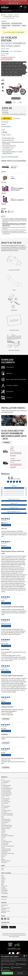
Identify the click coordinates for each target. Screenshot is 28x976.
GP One (3, 832)
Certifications (4, 886)
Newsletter (3, 912)
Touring (3, 856)
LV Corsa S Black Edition (6, 788)
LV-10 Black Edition (5, 798)
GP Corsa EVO (4, 844)
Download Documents (16, 23)
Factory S (3, 823)
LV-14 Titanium (4, 782)
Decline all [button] (20, 973)
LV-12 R (3, 809)
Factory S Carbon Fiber (6, 826)
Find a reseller (5, 122)
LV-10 (2, 797)
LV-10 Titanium (4, 803)
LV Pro (2, 818)
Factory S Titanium (5, 828)
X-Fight (3, 847)
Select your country (14, 3)
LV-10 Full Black (5, 800)
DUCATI (16, 15)
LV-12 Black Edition (5, 806)
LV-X (2, 838)
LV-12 (2, 804)
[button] (14, 970)
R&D (2, 884)
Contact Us (3, 899)
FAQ (2, 906)
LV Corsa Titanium (5, 795)
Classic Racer (4, 834)
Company (3, 878)
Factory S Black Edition (6, 825)
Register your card (5, 911)
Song (2, 869)
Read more (13, 961)
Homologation (4, 905)
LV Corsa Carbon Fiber (6, 794)
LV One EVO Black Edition (7, 813)
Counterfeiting (4, 890)
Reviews (24, 25)
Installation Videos (6, 25)
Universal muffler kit (5, 860)
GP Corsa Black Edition (6, 841)
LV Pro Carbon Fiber (5, 821)
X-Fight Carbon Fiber (6, 850)
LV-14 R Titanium (5, 787)
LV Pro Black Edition (5, 819)
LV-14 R (3, 784)
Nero (2, 816)
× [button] (26, 955)
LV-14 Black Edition (5, 781)
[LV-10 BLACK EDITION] (2, 80)
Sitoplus (3, 859)
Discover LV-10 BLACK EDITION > (10, 157)
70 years (3, 887)
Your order (3, 909)
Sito (2, 857)
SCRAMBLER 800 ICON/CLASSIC (11, 16)
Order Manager (4, 893)
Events (2, 877)
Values (2, 883)
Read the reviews (18, 51)
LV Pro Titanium (5, 822)
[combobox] (24, 956)
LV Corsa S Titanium (6, 791)
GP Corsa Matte (5, 843)
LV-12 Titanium (4, 807)
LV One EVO (4, 812)
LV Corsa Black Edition (6, 792)
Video (2, 868)
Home (4, 15)
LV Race (3, 829)
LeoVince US (20, 32)
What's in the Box (6, 23)
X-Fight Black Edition (6, 849)
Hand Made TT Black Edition (7, 853)
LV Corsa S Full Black (6, 789)
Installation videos (5, 908)
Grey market (4, 891)
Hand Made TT (4, 852)
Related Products (16, 25)
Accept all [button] (7, 973)
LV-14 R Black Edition (6, 785)
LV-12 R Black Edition (6, 810)
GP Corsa (3, 840)
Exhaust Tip (4, 855)
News (2, 875)
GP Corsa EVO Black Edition (7, 846)
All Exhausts (4, 862)
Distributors (4, 888)
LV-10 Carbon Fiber (5, 801)
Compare (4, 27)
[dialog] (14, 965)
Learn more (3, 925)
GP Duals (3, 831)
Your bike (10, 15)
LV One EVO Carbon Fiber (7, 815)
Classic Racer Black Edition (7, 835)
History (3, 880)
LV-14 (2, 779)
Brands (3, 881)
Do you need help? (6, 126)
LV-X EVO (3, 837)
